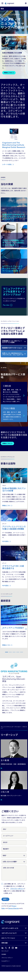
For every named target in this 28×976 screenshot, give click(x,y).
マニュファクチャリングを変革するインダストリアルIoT (14, 291)
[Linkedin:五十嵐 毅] (2, 768)
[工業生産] (24, 395)
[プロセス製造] (24, 416)
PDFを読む (5, 541)
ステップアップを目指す (13, 628)
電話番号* (6, 849)
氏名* (4, 829)
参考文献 (4, 943)
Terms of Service (13, 908)
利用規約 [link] (3, 954)
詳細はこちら (8, 72)
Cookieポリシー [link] (5, 961)
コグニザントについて (9, 933)
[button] (26, 3)
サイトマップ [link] (4, 951)
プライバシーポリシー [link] (7, 957)
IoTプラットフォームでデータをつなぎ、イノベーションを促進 (12, 268)
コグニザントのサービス (9, 928)
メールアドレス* (8, 836)
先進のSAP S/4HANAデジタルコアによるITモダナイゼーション (14, 216)
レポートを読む (7, 164)
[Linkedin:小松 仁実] (2, 799)
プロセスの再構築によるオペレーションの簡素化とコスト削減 (13, 242)
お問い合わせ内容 (8, 868)
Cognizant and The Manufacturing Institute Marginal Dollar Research (13, 145)
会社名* (5, 842)
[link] (9, 3)
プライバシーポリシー (17, 888)
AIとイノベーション (8, 938)
